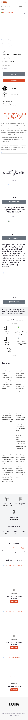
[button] (25, 14)
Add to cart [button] (14, 601)
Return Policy (16, 715)
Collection (8, 7)
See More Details (8, 61)
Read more (14, 689)
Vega (13, 7)
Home (2, 7)
